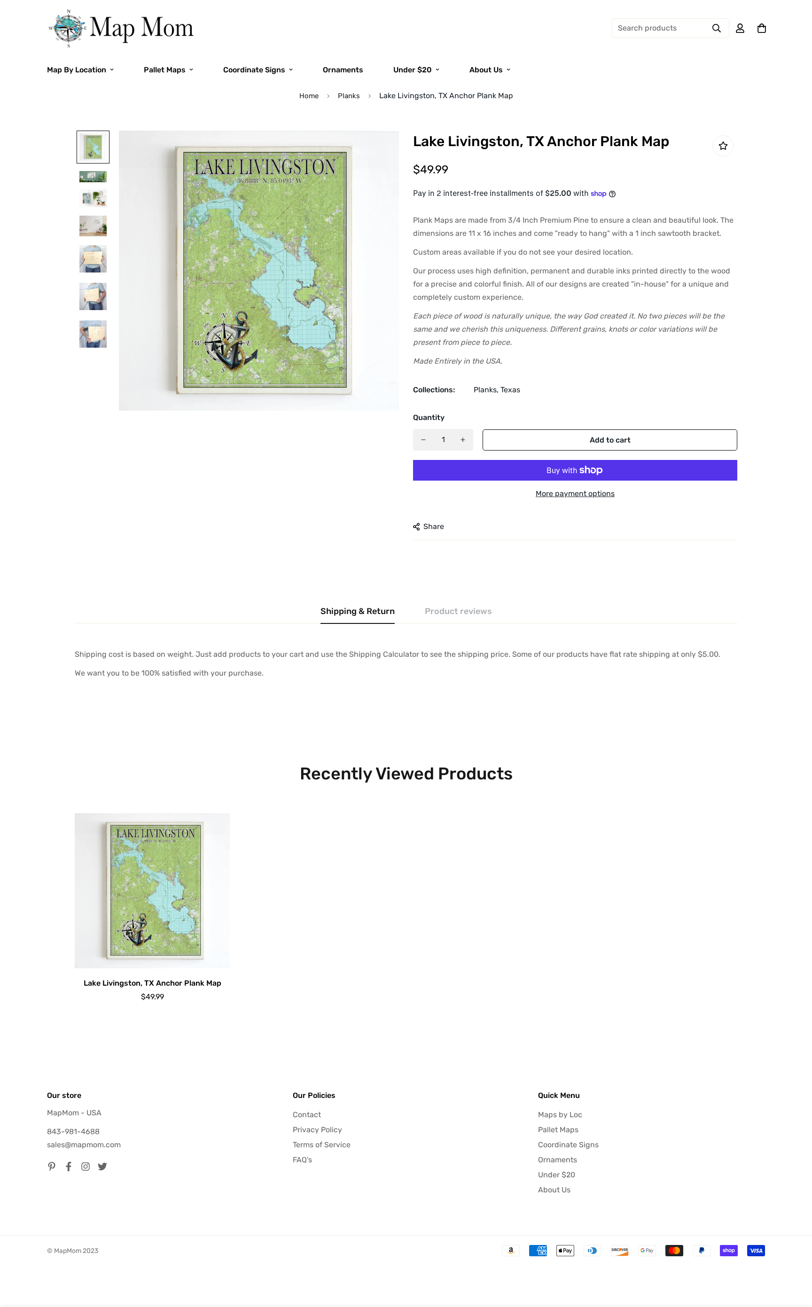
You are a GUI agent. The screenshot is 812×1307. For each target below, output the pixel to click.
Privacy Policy (317, 1129)
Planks (349, 96)
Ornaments (343, 69)
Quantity (429, 417)
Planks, (486, 389)
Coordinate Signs (254, 69)
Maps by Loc (560, 1114)
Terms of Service (322, 1144)
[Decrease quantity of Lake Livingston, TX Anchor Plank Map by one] (423, 440)
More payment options (575, 493)
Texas (510, 389)
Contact (307, 1114)
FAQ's (302, 1159)
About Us (486, 69)
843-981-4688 (73, 1131)
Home (309, 96)
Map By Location (76, 69)
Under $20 (412, 69)
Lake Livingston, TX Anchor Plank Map (152, 983)
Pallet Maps (165, 69)
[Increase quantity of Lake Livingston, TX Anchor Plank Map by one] (463, 440)
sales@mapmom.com (84, 1144)
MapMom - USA (74, 1112)
